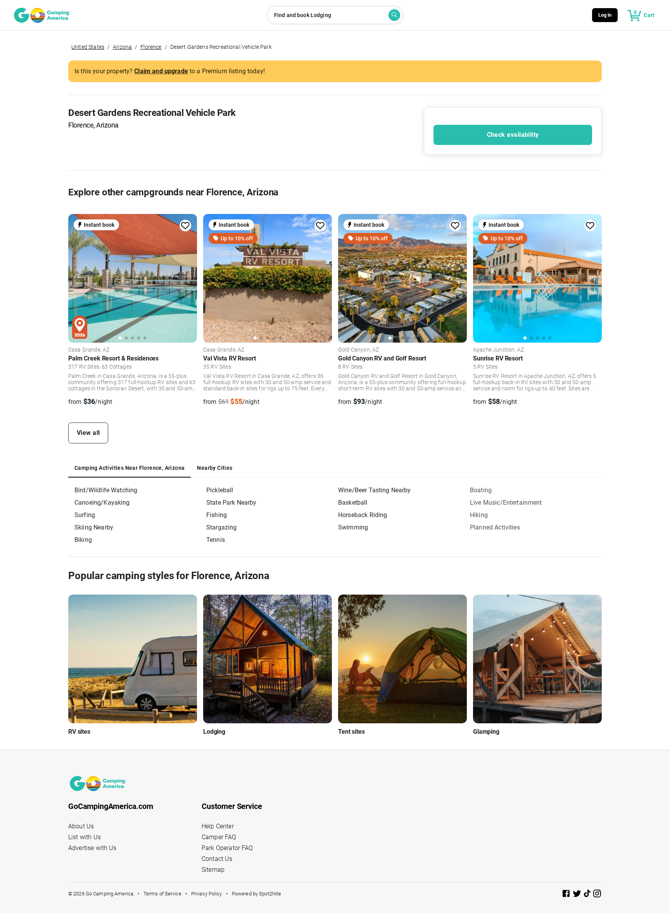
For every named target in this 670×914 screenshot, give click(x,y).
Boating (481, 490)
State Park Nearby (231, 502)
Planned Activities (495, 527)
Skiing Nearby (93, 527)
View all (88, 432)
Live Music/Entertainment (506, 502)
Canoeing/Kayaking (102, 502)
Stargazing (221, 527)
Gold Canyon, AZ (358, 350)
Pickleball (219, 490)
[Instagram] (597, 895)
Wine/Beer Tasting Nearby (374, 490)
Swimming (353, 527)
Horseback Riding (362, 515)
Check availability (513, 134)
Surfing (84, 515)
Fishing (216, 515)
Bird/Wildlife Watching (105, 490)
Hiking (479, 515)
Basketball (353, 502)
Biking (83, 539)
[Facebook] (566, 895)
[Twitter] (577, 895)
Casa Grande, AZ (88, 350)
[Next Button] (188, 277)
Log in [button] (605, 15)
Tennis (215, 539)
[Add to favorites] (185, 225)
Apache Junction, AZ (498, 350)
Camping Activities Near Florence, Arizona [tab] (129, 468)
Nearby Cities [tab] (214, 468)
